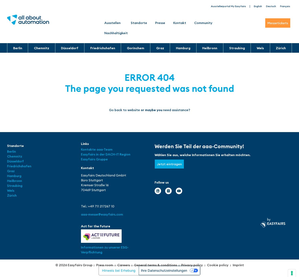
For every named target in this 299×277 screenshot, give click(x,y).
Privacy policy (192, 265)
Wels (260, 48)
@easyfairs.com (102, 214)
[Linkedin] (158, 191)
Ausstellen (112, 23)
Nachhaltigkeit (116, 33)
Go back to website (124, 110)
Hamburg (183, 48)
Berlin (17, 48)
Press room (104, 265)
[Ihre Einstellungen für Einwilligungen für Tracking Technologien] (292, 273)
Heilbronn (209, 48)
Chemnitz (41, 48)
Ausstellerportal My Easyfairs (228, 6)
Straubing (237, 48)
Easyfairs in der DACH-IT (100, 154)
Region (125, 154)
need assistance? (176, 110)
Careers (123, 265)
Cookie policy (217, 265)
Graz (160, 48)
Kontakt (179, 23)
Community (203, 23)
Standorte (139, 23)
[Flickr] (168, 191)
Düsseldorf (69, 48)
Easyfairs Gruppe (94, 159)
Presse (160, 23)
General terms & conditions (155, 265)
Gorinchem (135, 48)
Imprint (238, 265)
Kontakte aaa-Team (96, 149)
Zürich (281, 48)
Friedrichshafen (102, 48)
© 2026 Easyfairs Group (74, 265)
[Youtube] (179, 191)
